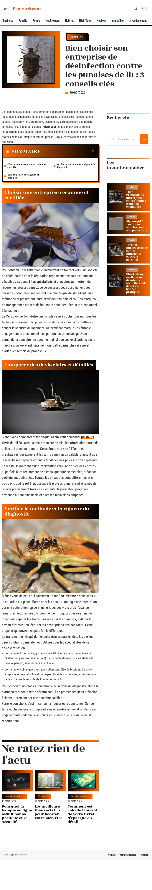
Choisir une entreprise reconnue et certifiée (26, 166)
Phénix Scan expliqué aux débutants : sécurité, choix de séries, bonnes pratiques (136, 283)
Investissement (13, 796)
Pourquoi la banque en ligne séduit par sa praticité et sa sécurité (17, 814)
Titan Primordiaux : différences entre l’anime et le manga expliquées (137, 199)
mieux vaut (49, 127)
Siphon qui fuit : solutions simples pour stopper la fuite (136, 225)
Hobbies (132, 187)
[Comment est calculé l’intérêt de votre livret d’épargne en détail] (83, 780)
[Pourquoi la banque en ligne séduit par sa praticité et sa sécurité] (17, 780)
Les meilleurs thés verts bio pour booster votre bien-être (48, 812)
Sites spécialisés (41, 281)
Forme (41, 796)
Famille (132, 240)
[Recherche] (135, 8)
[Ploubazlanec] (26, 8)
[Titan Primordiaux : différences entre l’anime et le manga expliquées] (116, 196)
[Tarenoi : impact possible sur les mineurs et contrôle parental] (116, 249)
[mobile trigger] (7, 8)
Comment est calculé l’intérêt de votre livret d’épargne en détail (82, 814)
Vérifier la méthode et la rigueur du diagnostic (76, 166)
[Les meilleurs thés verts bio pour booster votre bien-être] (50, 780)
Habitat (77, 36)
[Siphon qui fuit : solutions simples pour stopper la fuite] (116, 223)
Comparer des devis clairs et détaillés (23, 176)
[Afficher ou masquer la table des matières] (67, 151)
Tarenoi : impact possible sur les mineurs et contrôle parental (137, 252)
